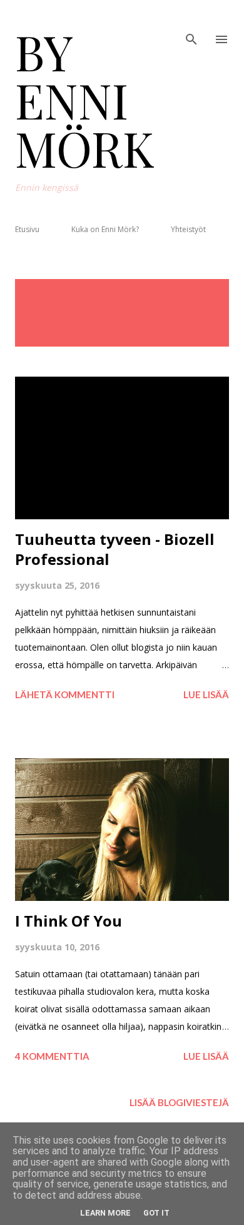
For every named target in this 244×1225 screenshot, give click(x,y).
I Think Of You (68, 920)
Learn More (105, 1212)
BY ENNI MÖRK (85, 99)
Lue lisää (206, 694)
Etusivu (27, 229)
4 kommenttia (52, 1056)
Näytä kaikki (188, 292)
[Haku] (191, 22)
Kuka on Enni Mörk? (105, 229)
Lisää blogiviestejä (179, 1102)
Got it (156, 1212)
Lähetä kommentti (64, 694)
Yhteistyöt (188, 229)
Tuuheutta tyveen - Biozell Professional (115, 549)
